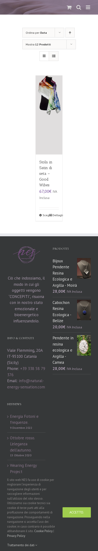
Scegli (46, 215)
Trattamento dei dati (21, 545)
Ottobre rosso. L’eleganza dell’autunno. (22, 444)
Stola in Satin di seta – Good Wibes (45, 173)
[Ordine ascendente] (70, 33)
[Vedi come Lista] (53, 56)
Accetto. (76, 512)
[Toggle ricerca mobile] (78, 7)
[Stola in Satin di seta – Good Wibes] (49, 115)
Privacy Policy (16, 536)
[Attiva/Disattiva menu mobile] (88, 7)
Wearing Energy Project (23, 468)
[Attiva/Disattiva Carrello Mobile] (69, 7)
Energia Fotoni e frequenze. (24, 419)
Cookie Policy (43, 531)
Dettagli (56, 215)
